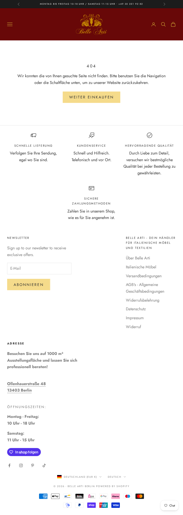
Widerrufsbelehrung (142, 300)
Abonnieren (29, 284)
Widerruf (133, 327)
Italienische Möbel (141, 267)
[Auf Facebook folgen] (9, 465)
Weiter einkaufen (91, 97)
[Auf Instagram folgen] (21, 465)
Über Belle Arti (138, 258)
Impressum (135, 318)
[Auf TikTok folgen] (44, 465)
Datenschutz (136, 309)
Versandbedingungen (144, 276)
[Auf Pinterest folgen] (32, 465)
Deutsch (114, 477)
